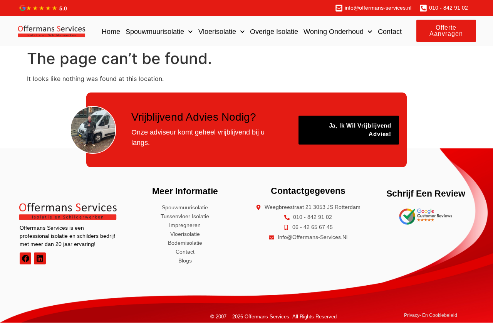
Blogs (185, 260)
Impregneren (185, 225)
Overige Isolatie (274, 31)
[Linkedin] (39, 258)
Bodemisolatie (185, 243)
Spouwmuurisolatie (155, 31)
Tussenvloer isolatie (185, 216)
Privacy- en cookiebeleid (430, 315)
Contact (390, 31)
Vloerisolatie (217, 31)
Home (111, 31)
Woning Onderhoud (334, 31)
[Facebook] (25, 258)
